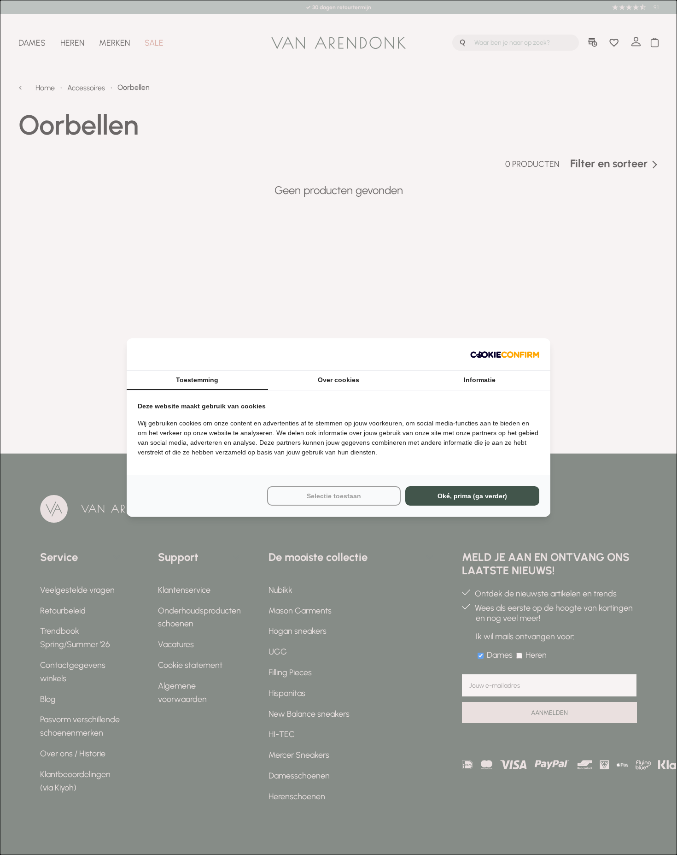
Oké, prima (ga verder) (472, 496)
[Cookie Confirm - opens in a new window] (504, 354)
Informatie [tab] (480, 379)
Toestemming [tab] (197, 379)
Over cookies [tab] (338, 379)
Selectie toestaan (334, 496)
